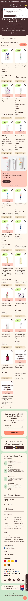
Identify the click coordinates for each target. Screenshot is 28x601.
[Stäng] (27, 575)
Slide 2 (15, 185)
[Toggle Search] (5, 5)
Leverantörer (17, 528)
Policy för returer (8, 528)
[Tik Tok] (14, 579)
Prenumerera (14, 433)
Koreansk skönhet (19, 541)
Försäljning (7, 535)
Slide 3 (18, 185)
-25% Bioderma (18, 535)
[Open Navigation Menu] (2, 5)
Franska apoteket (8, 541)
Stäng (25, 10)
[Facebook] (9, 579)
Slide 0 (10, 185)
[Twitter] (18, 579)
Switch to (10, 16)
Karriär (6, 523)
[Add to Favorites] (12, 50)
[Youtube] (23, 579)
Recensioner (7, 526)
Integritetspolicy (18, 526)
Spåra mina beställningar (18, 520)
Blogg (5, 519)
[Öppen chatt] (25, 598)
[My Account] (21, 5)
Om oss (6, 517)
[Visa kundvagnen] (23, 5)
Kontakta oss (18, 517)
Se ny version (19, 378)
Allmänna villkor (18, 523)
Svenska (6, 554)
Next (25, 169)
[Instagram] (5, 579)
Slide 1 (13, 185)
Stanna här (21, 16)
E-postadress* (8, 425)
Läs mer (15, 33)
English (12, 554)
